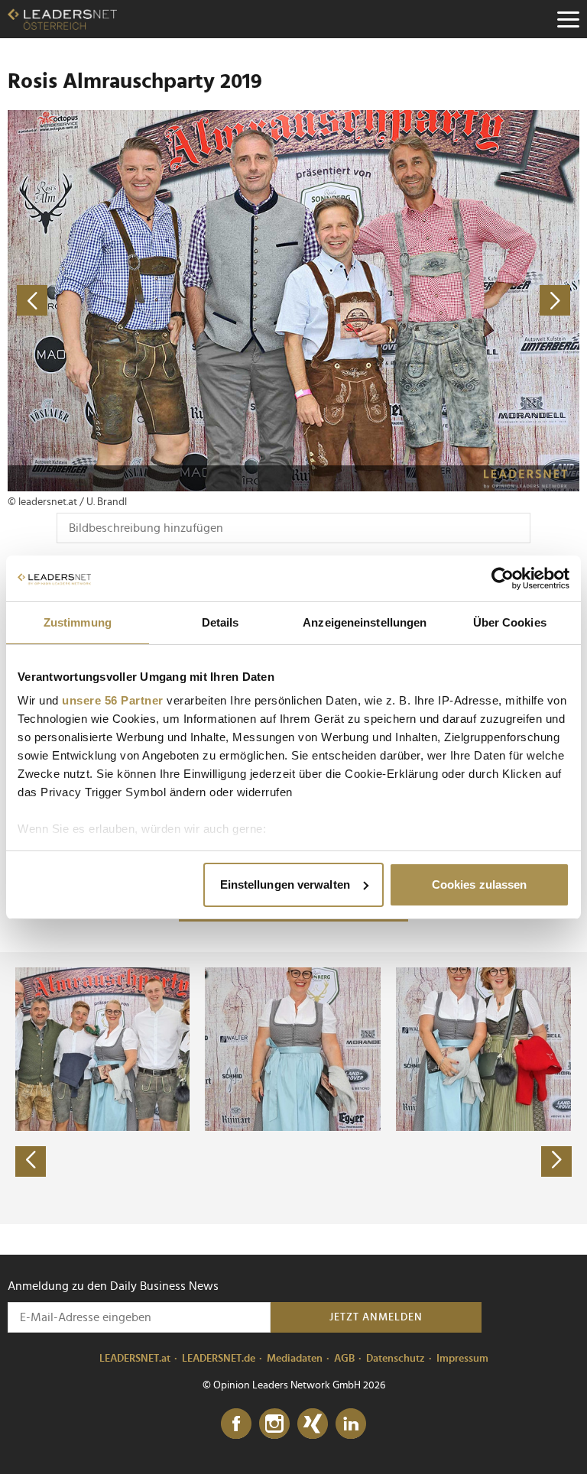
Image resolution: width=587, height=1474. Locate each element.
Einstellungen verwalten (285, 884)
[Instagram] (274, 1424)
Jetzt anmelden (376, 1317)
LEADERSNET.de (218, 1358)
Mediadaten (295, 1358)
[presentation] (30, 1161)
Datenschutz (395, 1358)
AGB (344, 1358)
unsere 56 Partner (113, 700)
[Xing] (312, 1424)
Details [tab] (220, 622)
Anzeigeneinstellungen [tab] (364, 622)
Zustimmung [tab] (78, 622)
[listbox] (293, 1088)
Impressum (462, 1358)
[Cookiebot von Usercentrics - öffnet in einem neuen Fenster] (502, 578)
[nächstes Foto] (436, 300)
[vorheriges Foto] (151, 300)
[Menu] (568, 19)
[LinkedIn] (351, 1424)
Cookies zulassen (479, 884)
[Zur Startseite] (62, 19)
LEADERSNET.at (134, 1358)
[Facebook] (236, 1424)
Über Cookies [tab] (509, 622)
